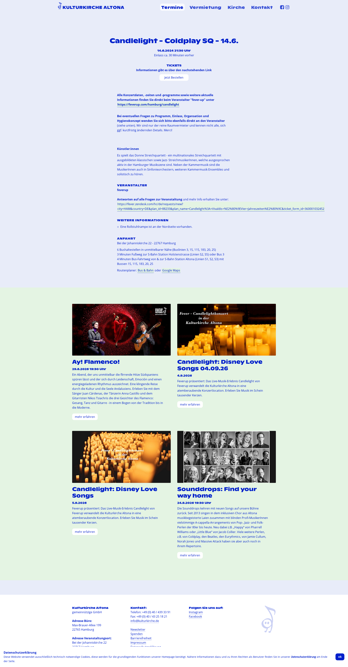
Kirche (236, 7)
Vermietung (205, 7)
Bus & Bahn (146, 270)
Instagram (196, 612)
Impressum (138, 643)
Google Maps (171, 270)
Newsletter (137, 630)
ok (340, 656)
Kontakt (262, 7)
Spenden (136, 634)
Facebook (195, 616)
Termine (172, 7)
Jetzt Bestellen (173, 77)
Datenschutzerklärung (303, 656)
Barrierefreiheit (141, 638)
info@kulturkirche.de (144, 621)
